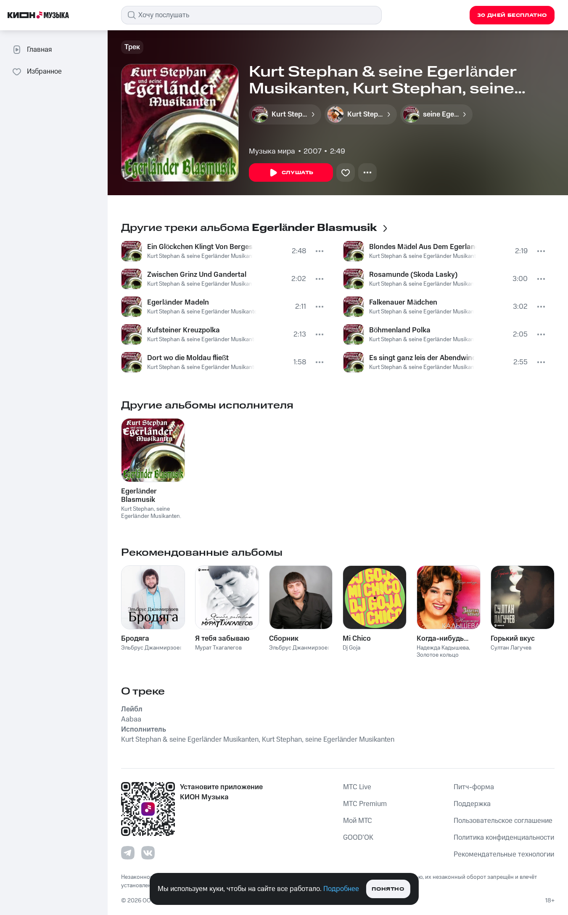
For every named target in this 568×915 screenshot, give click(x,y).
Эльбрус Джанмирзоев (151, 648)
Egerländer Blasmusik (139, 495)
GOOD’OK (358, 838)
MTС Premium (365, 804)
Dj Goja (351, 648)
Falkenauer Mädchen (403, 302)
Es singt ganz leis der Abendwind (422, 358)
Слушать (298, 172)
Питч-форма (474, 787)
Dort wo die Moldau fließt (188, 358)
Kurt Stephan (137, 509)
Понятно (388, 889)
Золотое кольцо (438, 655)
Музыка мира (272, 151)
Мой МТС (357, 821)
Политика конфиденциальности (504, 838)
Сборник (284, 638)
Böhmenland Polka (400, 330)
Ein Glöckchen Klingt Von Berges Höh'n (200, 247)
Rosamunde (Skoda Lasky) (413, 275)
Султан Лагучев (511, 648)
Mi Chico (357, 638)
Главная (39, 50)
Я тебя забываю (222, 638)
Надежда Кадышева (443, 648)
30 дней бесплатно (512, 15)
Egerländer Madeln (178, 302)
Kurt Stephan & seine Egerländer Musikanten (203, 256)
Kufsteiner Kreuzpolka (183, 330)
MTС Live (357, 787)
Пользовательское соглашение (503, 821)
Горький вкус (513, 638)
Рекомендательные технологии (504, 854)
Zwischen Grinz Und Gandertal (196, 275)
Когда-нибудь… (442, 638)
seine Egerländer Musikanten (150, 512)
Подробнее (341, 889)
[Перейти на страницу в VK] (148, 852)
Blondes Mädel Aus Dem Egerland (423, 247)
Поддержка (472, 804)
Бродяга (135, 638)
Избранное (44, 71)
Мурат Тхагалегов (218, 648)
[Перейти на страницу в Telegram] (128, 852)
